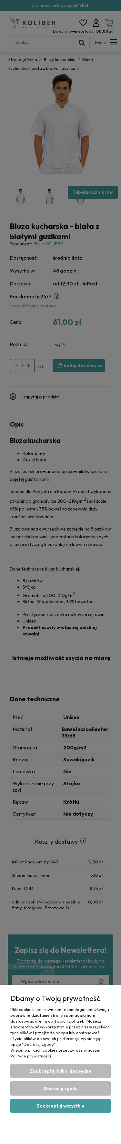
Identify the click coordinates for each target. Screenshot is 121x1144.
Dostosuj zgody (60, 1088)
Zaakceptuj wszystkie (61, 1106)
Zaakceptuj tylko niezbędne (60, 1071)
